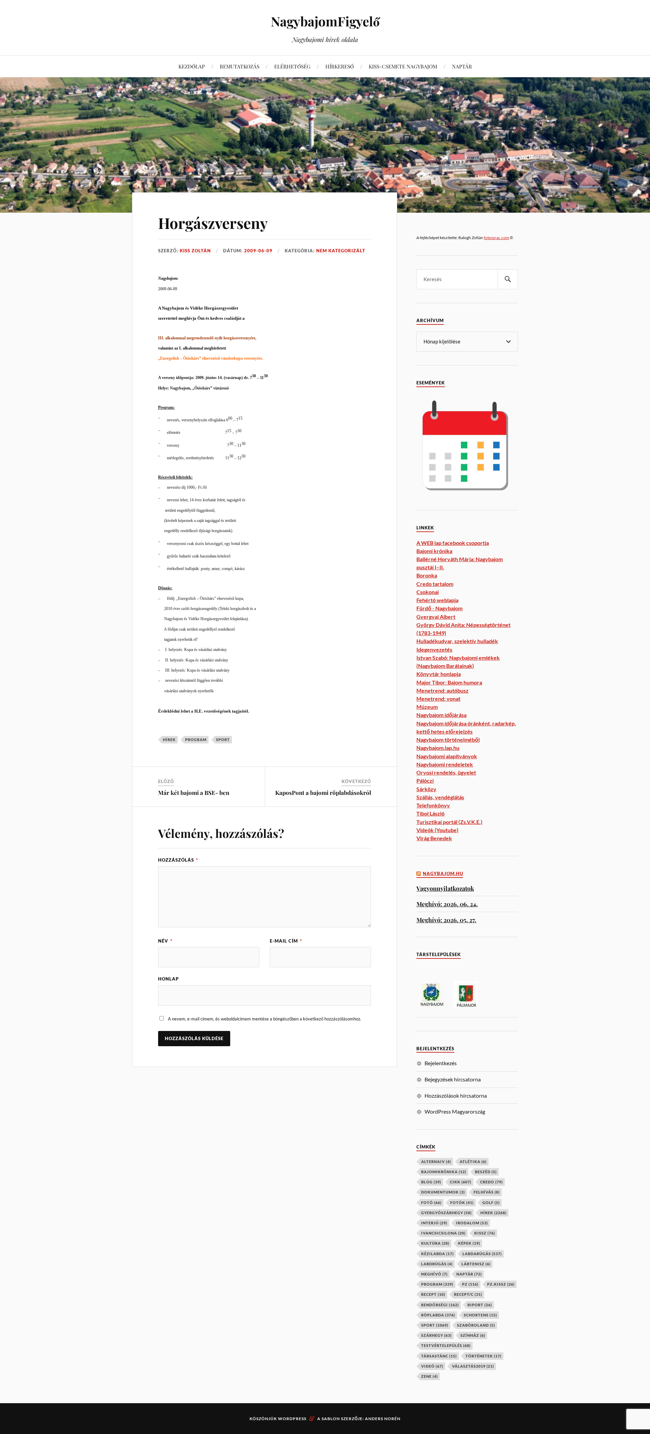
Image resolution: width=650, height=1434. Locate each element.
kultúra (435, 1243)
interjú (434, 1223)
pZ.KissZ (501, 1284)
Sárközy (426, 789)
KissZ (484, 1233)
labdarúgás (482, 1253)
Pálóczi (425, 780)
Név (165, 941)
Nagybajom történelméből (448, 739)
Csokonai (427, 592)
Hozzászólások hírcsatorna (456, 1095)
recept (433, 1294)
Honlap (168, 979)
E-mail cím (286, 941)
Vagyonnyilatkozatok (445, 888)
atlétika (473, 1161)
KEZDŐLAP (191, 66)
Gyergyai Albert (435, 616)
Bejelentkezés (441, 1063)
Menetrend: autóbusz (442, 690)
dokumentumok (443, 1192)
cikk (460, 1182)
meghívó (434, 1274)
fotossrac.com (496, 237)
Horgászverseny (213, 223)
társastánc (439, 1356)
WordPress (292, 1418)
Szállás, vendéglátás (440, 797)
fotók (462, 1202)
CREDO (491, 1182)
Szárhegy (436, 1335)
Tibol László (430, 813)
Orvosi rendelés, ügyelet (446, 772)
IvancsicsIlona (443, 1233)
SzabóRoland (476, 1325)
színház (472, 1335)
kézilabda (437, 1253)
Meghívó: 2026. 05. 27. (446, 919)
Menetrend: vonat (438, 698)
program (196, 739)
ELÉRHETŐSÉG (292, 66)
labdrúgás (437, 1264)
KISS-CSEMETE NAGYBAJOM (403, 66)
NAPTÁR (462, 66)
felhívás (487, 1192)
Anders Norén (382, 1418)
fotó (431, 1202)
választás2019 (473, 1366)
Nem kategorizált (340, 250)
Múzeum (427, 706)
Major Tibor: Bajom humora (449, 682)
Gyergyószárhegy (446, 1212)
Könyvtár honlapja (438, 674)
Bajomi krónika (434, 551)
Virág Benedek (434, 838)
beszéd (486, 1171)
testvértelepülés (446, 1345)
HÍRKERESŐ (339, 66)
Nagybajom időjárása (441, 715)
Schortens (480, 1315)
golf (491, 1202)
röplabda (438, 1315)
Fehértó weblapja (437, 600)
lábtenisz (476, 1264)
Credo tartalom (434, 584)
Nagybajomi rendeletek (444, 764)
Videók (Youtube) (437, 830)
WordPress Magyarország (455, 1111)
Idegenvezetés (434, 649)
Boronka (426, 575)
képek (469, 1243)
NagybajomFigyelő (325, 21)
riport (480, 1305)
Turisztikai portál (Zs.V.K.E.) (449, 822)
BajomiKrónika (443, 1171)
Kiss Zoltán (195, 250)
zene (429, 1376)
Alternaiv (436, 1161)
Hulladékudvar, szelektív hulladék (457, 641)
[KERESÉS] (508, 279)
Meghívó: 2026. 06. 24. (447, 903)
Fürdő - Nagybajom (439, 608)
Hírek (169, 739)
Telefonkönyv (433, 805)
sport (223, 739)
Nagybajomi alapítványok (446, 756)
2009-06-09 (258, 250)
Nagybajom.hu (443, 873)
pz (470, 1284)
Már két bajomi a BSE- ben (193, 792)
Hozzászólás (178, 860)
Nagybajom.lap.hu (437, 747)
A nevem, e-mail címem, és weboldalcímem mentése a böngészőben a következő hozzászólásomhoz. (264, 1018)
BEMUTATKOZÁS (239, 66)
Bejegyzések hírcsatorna (453, 1079)
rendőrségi (440, 1305)
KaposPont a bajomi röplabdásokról (323, 792)
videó (432, 1366)
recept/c (468, 1294)
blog (431, 1182)
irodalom (472, 1223)
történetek (483, 1356)
